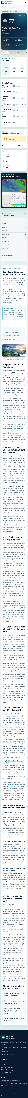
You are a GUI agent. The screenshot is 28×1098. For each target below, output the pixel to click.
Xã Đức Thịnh (14, 227)
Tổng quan (5, 52)
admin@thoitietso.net (7, 1054)
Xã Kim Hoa (14, 259)
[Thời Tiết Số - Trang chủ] (12, 2)
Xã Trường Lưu (14, 241)
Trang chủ (3, 11)
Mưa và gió (15, 332)
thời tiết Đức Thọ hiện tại (15, 426)
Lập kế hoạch (7, 335)
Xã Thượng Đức (14, 245)
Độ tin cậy (16, 335)
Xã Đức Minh (14, 220)
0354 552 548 (4, 1052)
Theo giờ (13, 52)
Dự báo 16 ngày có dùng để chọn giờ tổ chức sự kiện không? (12, 1011)
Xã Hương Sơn (14, 248)
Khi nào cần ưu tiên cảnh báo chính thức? (13, 1020)
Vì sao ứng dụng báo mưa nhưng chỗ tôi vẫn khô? (12, 1002)
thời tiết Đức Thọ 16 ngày (14, 761)
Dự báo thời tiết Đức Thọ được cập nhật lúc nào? (11, 994)
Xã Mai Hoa (14, 237)
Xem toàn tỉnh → (23, 213)
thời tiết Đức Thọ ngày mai (10, 716)
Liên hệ (3, 1064)
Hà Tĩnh (9, 11)
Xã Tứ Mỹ (14, 223)
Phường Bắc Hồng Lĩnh (14, 255)
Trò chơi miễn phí (6, 1072)
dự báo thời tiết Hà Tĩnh (14, 784)
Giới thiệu (4, 1062)
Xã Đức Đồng (14, 230)
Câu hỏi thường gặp (9, 339)
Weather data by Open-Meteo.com (11, 1080)
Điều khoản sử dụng (7, 1070)
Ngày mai (20, 52)
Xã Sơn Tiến (14, 252)
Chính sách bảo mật (7, 1067)
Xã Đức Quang (14, 234)
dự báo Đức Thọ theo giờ (16, 428)
